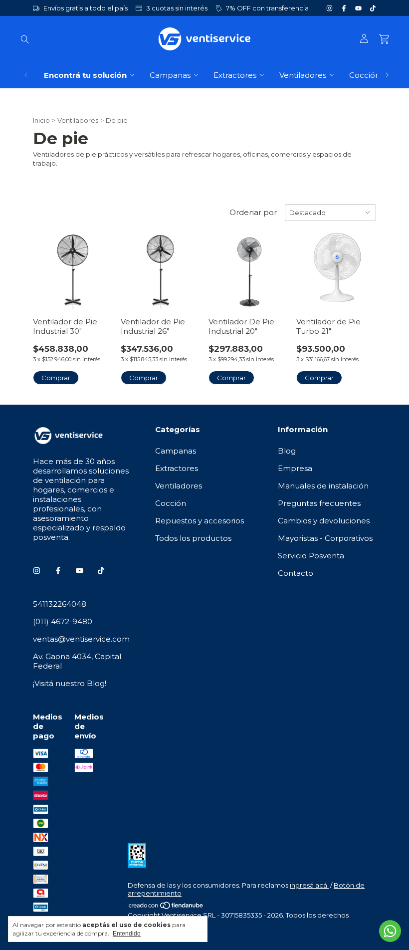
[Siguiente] (387, 75)
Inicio (41, 120)
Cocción (364, 75)
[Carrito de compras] (384, 39)
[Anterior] (26, 75)
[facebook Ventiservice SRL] (344, 8)
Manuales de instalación (323, 485)
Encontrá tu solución (85, 75)
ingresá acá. (309, 885)
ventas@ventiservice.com (81, 639)
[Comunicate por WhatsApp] (390, 931)
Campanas (170, 75)
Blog (287, 451)
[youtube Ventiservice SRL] (358, 8)
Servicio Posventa (311, 555)
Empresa (295, 468)
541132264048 (59, 604)
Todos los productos (193, 538)
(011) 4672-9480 (62, 621)
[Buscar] (25, 39)
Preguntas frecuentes (319, 503)
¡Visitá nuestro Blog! (69, 683)
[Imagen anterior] (47, 262)
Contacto (295, 573)
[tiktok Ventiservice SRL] (373, 8)
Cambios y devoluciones (324, 520)
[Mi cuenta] (364, 38)
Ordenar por (253, 212)
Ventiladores (302, 75)
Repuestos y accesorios (199, 520)
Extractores (234, 75)
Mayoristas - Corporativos (325, 538)
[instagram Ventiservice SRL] (329, 8)
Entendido (127, 933)
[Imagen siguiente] (97, 262)
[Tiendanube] (166, 907)
